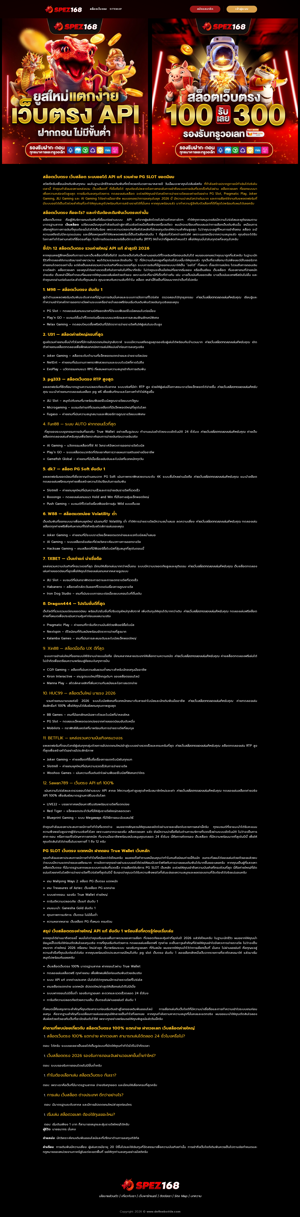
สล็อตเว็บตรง (98, 9)
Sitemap (116, 9)
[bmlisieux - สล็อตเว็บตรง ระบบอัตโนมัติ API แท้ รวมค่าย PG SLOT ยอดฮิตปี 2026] (63, 9)
